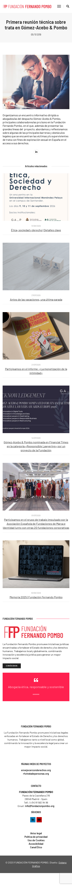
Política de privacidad (36, 836)
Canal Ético (36, 847)
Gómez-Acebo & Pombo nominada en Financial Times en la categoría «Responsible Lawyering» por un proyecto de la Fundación (36, 446)
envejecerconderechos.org (36, 770)
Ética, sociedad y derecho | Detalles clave (36, 230)
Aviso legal (36, 833)
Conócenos (11, 666)
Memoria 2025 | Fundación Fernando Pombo (36, 597)
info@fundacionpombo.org (39, 806)
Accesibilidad (36, 843)
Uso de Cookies (36, 840)
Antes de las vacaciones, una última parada (36, 299)
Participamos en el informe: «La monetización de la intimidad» (36, 371)
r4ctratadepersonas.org (36, 773)
